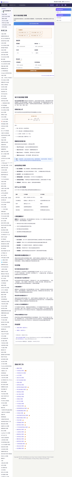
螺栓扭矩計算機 (4, 423)
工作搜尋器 (3, 137)
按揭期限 (36, 50)
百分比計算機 (4, 306)
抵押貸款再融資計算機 (22, 387)
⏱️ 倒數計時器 (4, 405)
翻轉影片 (3, 458)
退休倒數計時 (4, 389)
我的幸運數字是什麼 (5, 250)
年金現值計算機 (4, 393)
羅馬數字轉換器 (4, 47)
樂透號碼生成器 (4, 147)
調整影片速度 (4, 114)
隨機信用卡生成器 (5, 82)
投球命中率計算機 (5, 287)
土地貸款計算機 (20, 431)
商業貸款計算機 (20, 391)
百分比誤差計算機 (5, 216)
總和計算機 (3, 186)
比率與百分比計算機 (5, 158)
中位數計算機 (4, 347)
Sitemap (44, 457)
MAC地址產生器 (4, 266)
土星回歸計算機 (4, 440)
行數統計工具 (4, 370)
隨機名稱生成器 (4, 142)
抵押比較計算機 (20, 384)
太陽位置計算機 (4, 463)
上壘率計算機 (4, 269)
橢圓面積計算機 (4, 428)
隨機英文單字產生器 (5, 241)
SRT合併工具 (4, 435)
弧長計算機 (3, 315)
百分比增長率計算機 (5, 63)
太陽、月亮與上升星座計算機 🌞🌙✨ (6, 77)
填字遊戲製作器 (4, 338)
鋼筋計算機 (3, 294)
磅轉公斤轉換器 (4, 84)
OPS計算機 (3, 336)
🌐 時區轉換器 (4, 262)
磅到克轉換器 (4, 382)
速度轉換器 (3, 398)
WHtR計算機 (4, 403)
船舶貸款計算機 (20, 434)
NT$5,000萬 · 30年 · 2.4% (36, 32)
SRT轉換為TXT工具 (5, 234)
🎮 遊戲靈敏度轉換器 (5, 61)
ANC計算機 (3, 117)
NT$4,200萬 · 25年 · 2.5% (36, 35)
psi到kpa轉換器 (4, 193)
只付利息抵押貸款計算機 (22, 427)
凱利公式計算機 (4, 472)
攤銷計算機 (19, 368)
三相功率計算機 (4, 377)
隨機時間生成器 (4, 264)
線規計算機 (3, 352)
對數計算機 (3, 140)
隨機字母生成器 (4, 167)
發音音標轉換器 (4, 317)
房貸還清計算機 (20, 396)
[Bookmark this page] (65, 5)
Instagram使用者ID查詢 (6, 73)
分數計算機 (3, 33)
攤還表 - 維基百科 (21, 330)
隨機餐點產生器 (4, 68)
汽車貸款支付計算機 (21, 373)
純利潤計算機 (4, 308)
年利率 (17, 50)
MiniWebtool (21, 339)
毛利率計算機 (4, 87)
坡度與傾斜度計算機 (5, 135)
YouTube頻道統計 (5, 179)
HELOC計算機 (20, 401)
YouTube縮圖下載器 (5, 444)
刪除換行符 (3, 350)
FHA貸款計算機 (20, 403)
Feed (48, 457)
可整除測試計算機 (5, 301)
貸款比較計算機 (20, 446)
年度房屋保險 (37, 62)
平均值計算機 (4, 218)
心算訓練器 (3, 156)
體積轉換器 (3, 416)
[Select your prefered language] (62, 5)
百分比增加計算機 (5, 45)
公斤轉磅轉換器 (4, 70)
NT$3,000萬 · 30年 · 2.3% (24, 32)
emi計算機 (19, 375)
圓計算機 (3, 59)
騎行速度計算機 (4, 384)
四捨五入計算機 (4, 456)
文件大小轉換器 (4, 290)
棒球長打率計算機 (5, 322)
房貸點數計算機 (20, 422)
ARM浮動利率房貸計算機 (22, 415)
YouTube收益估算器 (5, 326)
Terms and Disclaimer (26, 458)
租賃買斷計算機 (20, 448)
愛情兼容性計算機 (5, 243)
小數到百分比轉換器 (5, 412)
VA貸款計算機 (20, 413)
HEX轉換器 (3, 283)
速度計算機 (3, 296)
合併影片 (3, 128)
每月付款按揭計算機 (21, 380)
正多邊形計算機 (4, 449)
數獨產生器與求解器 (5, 354)
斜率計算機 (3, 465)
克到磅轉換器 (4, 299)
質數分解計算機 (4, 66)
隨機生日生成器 (4, 271)
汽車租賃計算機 (20, 406)
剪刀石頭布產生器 (5, 232)
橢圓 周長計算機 (4, 151)
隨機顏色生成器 (4, 386)
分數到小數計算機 (5, 188)
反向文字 (3, 160)
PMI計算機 (19, 420)
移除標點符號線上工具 (6, 421)
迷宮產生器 (3, 200)
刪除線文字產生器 (5, 273)
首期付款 (37, 43)
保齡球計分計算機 (5, 426)
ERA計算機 (3, 204)
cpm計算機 (3, 195)
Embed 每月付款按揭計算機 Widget (47, 75)
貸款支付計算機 (20, 377)
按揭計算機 (19, 382)
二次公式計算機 (4, 119)
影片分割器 (3, 278)
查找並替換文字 (4, 172)
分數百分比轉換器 (5, 133)
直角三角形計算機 (5, 213)
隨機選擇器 (3, 149)
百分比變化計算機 (5, 110)
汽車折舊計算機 (4, 303)
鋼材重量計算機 (4, 292)
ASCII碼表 (3, 470)
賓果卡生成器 (4, 236)
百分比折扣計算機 (5, 57)
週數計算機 (3, 227)
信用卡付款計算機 (6, 16)
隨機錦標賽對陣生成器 (6, 310)
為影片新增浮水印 (5, 396)
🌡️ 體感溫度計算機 (5, 103)
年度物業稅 (18, 62)
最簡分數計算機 (4, 54)
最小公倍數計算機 (5, 153)
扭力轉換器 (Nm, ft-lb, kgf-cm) (6, 380)
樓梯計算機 (3, 285)
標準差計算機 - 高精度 (6, 197)
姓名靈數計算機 (4, 474)
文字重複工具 (4, 253)
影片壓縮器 (3, 239)
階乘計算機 (3, 391)
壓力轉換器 (3, 248)
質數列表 (3, 414)
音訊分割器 (3, 183)
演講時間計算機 (4, 345)
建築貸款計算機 (20, 429)
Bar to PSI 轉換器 (5, 130)
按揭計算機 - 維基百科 (22, 327)
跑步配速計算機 (4, 230)
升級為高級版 (60, 15)
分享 (57, 5)
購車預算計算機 (20, 441)
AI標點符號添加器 (5, 419)
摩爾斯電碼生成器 (5, 313)
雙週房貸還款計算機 (21, 417)
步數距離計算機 (4, 280)
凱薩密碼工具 (4, 91)
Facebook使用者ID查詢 (6, 366)
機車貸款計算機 (20, 439)
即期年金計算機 (5, 22)
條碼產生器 (3, 329)
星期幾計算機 (4, 324)
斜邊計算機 (3, 50)
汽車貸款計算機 (20, 370)
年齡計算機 (3, 75)
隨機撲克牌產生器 (5, 36)
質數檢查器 (3, 144)
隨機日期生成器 (4, 331)
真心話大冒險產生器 (5, 38)
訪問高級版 (59, 17)
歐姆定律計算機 (4, 446)
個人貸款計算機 (20, 394)
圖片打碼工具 (4, 255)
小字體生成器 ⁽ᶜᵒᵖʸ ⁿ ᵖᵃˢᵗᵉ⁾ (6, 163)
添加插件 (52, 5)
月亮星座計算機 (4, 368)
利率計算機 (4, 27)
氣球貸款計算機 (20, 424)
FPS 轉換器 (3, 177)
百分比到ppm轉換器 (5, 202)
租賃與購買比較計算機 (22, 408)
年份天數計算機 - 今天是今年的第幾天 (6, 165)
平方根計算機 (4, 320)
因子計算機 (3, 220)
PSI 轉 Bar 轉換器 (5, 400)
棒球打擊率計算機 (5, 223)
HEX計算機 (3, 207)
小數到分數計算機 (5, 276)
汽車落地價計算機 (21, 443)
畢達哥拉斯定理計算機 (6, 225)
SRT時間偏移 (4, 105)
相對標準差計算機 (5, 40)
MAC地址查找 (4, 93)
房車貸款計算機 (20, 436)
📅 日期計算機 (4, 121)
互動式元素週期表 (5, 437)
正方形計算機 (4, 363)
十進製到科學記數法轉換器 (6, 410)
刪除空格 (3, 407)
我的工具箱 (59, 20)
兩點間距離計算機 (5, 246)
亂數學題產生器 (4, 174)
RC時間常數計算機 (5, 442)
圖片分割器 (3, 96)
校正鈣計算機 (4, 89)
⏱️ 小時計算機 (4, 209)
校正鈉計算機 (4, 361)
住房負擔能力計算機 (6, 24)
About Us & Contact (44, 458)
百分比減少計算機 (5, 80)
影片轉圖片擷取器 (5, 107)
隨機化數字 (3, 211)
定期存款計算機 (4, 126)
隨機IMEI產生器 (4, 451)
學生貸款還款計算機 (21, 389)
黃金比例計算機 (4, 375)
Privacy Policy (35, 458)
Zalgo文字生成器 (5, 333)
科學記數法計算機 (5, 257)
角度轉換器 (3, 373)
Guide (51, 457)
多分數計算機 (4, 340)
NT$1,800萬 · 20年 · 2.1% (23, 35)
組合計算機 (3, 112)
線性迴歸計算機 (4, 359)
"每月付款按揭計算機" (20, 337)
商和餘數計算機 (4, 123)
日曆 (2, 460)
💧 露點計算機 (4, 260)
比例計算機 (3, 43)
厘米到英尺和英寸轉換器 (6, 453)
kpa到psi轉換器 (4, 52)
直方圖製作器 (4, 467)
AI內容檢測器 (4, 98)
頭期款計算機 (20, 398)
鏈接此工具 (59, 12)
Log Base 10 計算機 (5, 433)
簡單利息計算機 (4, 100)
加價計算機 (3, 181)
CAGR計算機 (4, 170)
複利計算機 (3, 190)
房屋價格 (18, 43)
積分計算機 (3, 430)
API (19, 458)
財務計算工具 (4, 5)
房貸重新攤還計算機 (21, 410)
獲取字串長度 (4, 356)
